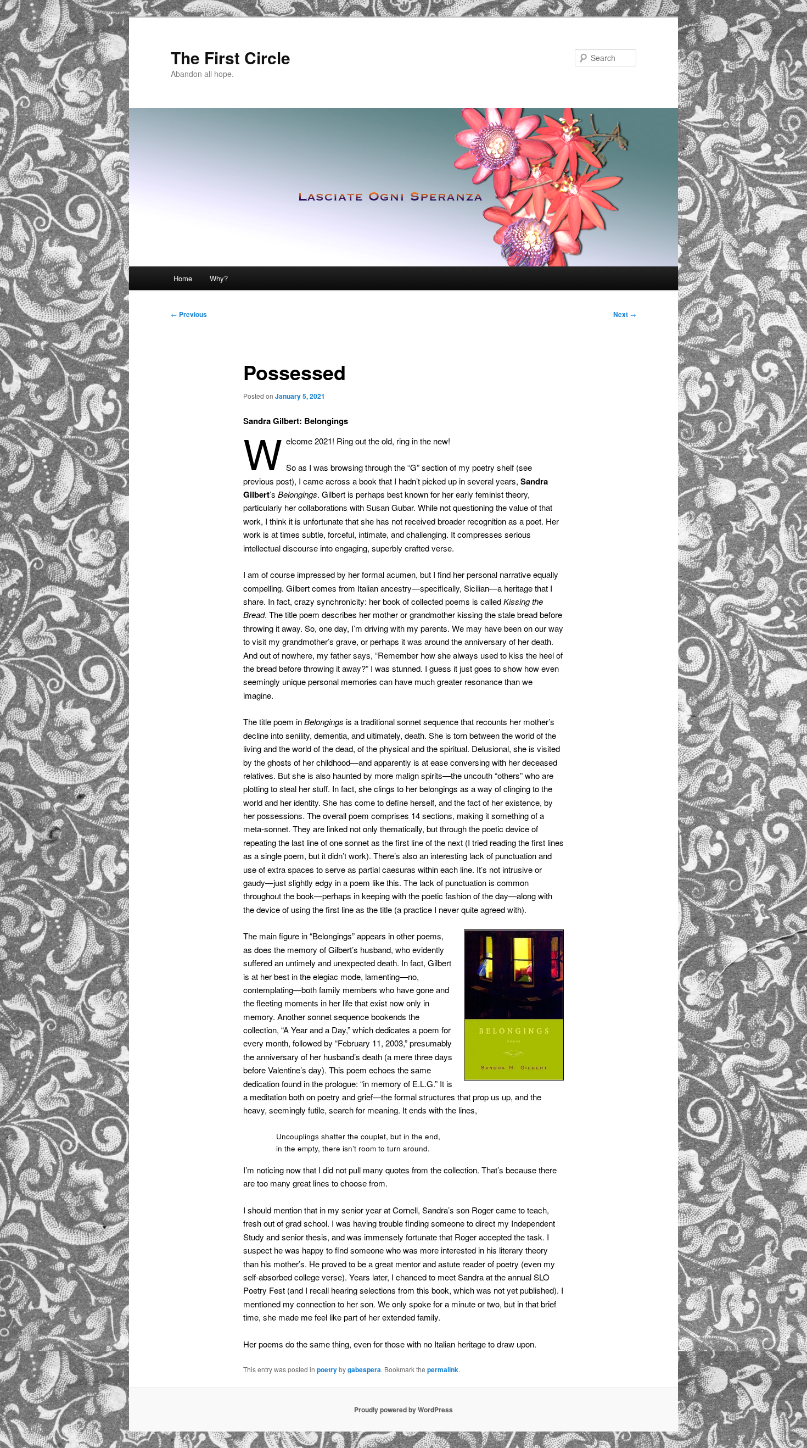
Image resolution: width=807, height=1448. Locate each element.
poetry (327, 1369)
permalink (442, 1369)
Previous (189, 314)
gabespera (364, 1369)
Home (182, 278)
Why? (219, 278)
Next (624, 314)
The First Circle (230, 57)
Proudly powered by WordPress (403, 1409)
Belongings (297, 494)
